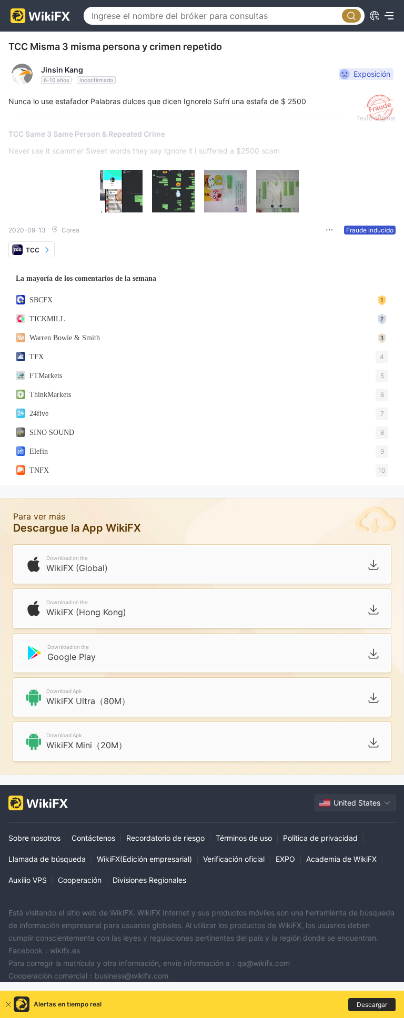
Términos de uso (244, 837)
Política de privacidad (320, 837)
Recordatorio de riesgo (165, 837)
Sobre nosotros (34, 837)
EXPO (285, 858)
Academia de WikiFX (341, 858)
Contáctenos (93, 837)
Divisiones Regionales (149, 880)
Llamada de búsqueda (47, 858)
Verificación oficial (234, 858)
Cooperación (80, 880)
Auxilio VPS (27, 880)
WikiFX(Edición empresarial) (144, 858)
